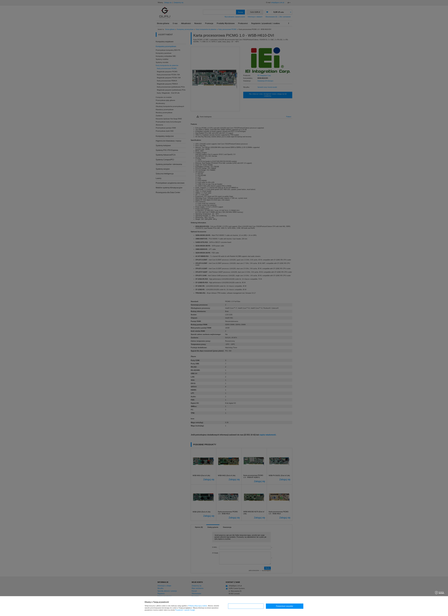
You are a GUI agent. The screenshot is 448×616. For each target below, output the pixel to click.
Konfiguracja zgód (245, 606)
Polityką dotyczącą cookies (197, 606)
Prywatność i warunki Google (185, 610)
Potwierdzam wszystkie (284, 606)
